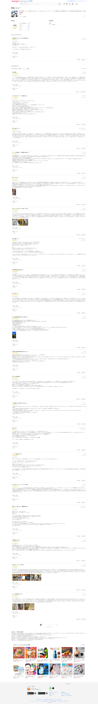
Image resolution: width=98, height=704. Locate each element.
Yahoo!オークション (53, 699)
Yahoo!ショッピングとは (53, 692)
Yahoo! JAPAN (46, 699)
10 (56, 624)
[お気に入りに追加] (85, 16)
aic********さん (84, 73)
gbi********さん (84, 318)
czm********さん (83, 294)
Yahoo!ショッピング (40, 699)
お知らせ (50, 695)
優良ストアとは (51, 693)
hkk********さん (83, 97)
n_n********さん (83, 271)
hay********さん (83, 39)
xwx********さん (83, 541)
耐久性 (28, 68)
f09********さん (84, 153)
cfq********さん (84, 566)
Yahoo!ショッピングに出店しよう (66, 695)
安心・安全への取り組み (65, 693)
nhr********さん (84, 404)
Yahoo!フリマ (59, 699)
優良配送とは (63, 692)
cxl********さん (84, 595)
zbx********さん (83, 178)
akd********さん (83, 240)
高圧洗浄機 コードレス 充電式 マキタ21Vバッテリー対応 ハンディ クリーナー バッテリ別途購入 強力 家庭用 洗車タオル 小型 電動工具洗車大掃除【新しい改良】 (52, 11)
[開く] (14, 192)
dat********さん (84, 455)
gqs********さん (83, 429)
